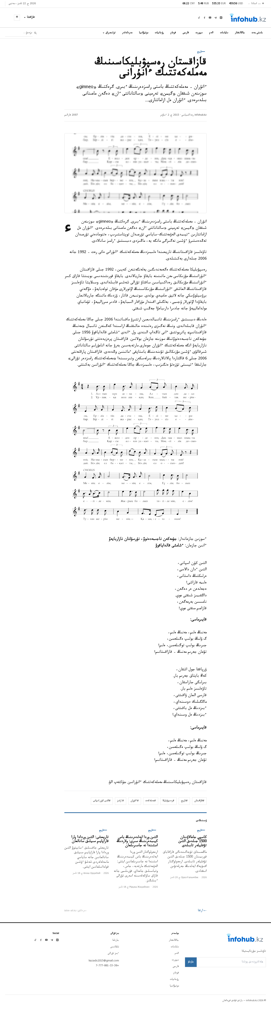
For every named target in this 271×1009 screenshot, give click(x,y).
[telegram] (215, 17)
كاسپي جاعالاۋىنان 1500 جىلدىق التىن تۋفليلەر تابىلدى (192, 842)
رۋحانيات (159, 33)
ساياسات (224, 33)
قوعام (173, 33)
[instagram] (221, 17)
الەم (211, 33)
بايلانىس (114, 947)
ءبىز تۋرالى (113, 954)
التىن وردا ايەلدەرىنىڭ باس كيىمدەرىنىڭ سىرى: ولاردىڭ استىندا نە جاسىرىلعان (137, 842)
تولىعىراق (110, 33)
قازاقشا (31, 17)
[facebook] (204, 17)
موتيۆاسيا (143, 33)
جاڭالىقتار (240, 33)
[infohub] (248, 17)
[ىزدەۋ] (35, 33)
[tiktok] (199, 17)
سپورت (199, 33)
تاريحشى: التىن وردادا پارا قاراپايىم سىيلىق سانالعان (90, 839)
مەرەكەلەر (127, 33)
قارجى (186, 33)
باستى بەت (257, 33)
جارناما (115, 940)
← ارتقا (202, 911)
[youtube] (210, 17)
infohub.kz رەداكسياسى (194, 115)
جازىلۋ (191, 962)
